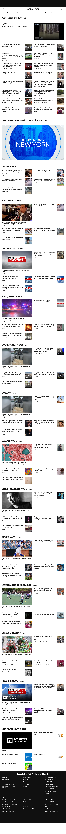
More (24, 201)
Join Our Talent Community (52, 804)
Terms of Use (26, 806)
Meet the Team (49, 779)
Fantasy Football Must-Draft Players (9, 787)
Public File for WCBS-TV (8, 799)
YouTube (25, 779)
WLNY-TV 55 (48, 782)
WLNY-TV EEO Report (8, 811)
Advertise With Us (50, 789)
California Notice (28, 801)
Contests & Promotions (51, 786)
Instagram (26, 784)
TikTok (25, 786)
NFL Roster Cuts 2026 (8, 784)
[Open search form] (62, 9)
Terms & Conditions (50, 791)
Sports (36, 13)
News (13, 13)
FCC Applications (6, 806)
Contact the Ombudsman (52, 811)
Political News (5, 779)
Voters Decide (29, 13)
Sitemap (47, 793)
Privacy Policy (27, 799)
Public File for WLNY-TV (8, 801)
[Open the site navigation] (13, 9)
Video (42, 13)
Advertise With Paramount (52, 801)
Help (46, 806)
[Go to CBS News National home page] (33, 9)
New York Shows (50, 13)
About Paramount (50, 799)
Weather (19, 13)
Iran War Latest (6, 782)
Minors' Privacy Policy (29, 808)
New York (5, 13)
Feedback (47, 808)
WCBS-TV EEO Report (8, 808)
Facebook (26, 782)
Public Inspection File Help (9, 804)
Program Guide (49, 784)
